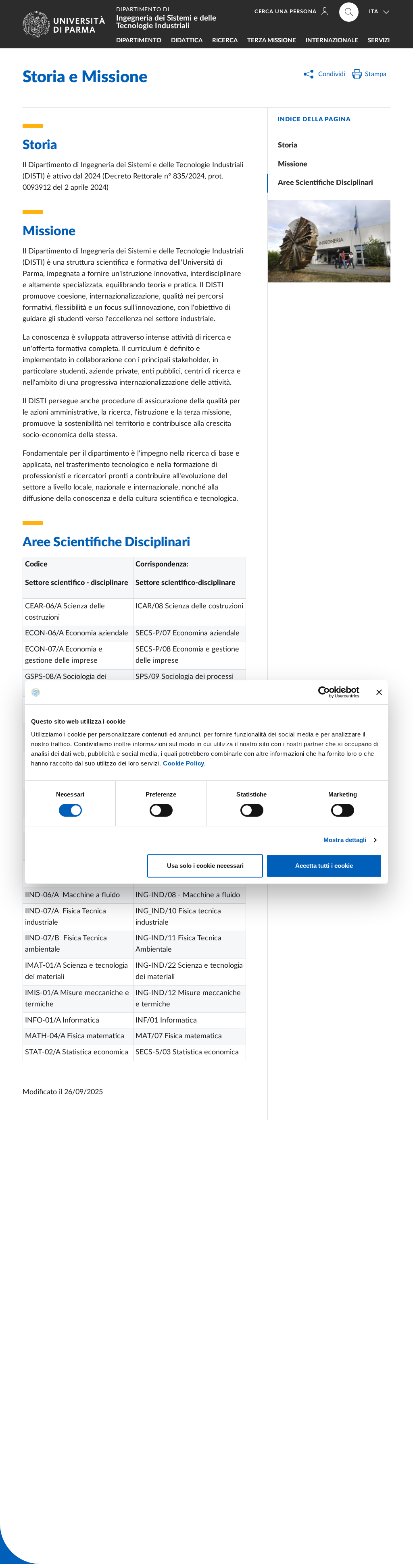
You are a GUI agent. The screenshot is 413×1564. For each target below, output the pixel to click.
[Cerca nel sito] (349, 12)
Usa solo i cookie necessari (205, 865)
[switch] (161, 810)
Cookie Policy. (184, 763)
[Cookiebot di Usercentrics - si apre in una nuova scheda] (324, 692)
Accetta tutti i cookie (324, 865)
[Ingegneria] (329, 241)
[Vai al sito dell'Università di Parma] (67, 24)
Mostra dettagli (345, 839)
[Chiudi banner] (379, 692)
